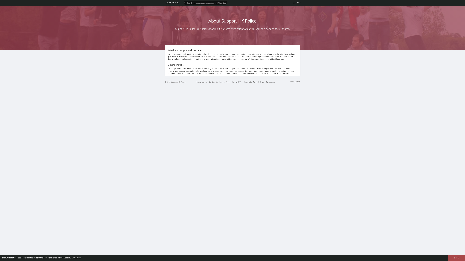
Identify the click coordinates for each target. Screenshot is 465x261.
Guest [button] (296, 3)
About (204, 82)
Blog (262, 82)
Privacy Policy (224, 82)
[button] (205, 3)
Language (296, 81)
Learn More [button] (76, 258)
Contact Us (213, 82)
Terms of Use (237, 82)
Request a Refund (251, 82)
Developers (270, 82)
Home (198, 82)
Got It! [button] (456, 258)
